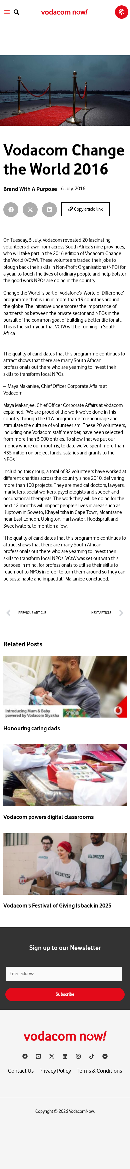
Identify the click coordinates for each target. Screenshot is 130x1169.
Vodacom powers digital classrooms (48, 817)
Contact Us (21, 1071)
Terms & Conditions (99, 1071)
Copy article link (88, 209)
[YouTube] (38, 1056)
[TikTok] (91, 1056)
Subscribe (65, 994)
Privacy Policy (55, 1071)
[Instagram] (78, 1056)
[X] (51, 1056)
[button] (17, 12)
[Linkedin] (65, 1056)
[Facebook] (25, 1056)
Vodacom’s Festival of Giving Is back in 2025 (57, 905)
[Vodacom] (105, 1056)
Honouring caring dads (31, 728)
